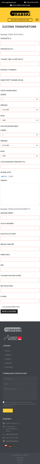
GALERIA (8, 363)
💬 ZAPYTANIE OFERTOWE (20, 5)
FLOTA (7, 351)
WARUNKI (15, 307)
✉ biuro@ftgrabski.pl (9, 2)
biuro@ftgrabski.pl (12, 441)
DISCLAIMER (20, 458)
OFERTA (8, 355)
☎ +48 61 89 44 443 (31, 2)
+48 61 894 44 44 (12, 434)
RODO (20, 462)
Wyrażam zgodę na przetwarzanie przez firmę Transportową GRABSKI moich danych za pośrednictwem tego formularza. (19, 404)
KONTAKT (9, 367)
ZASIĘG (8, 359)
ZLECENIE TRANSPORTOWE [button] (20, 20)
